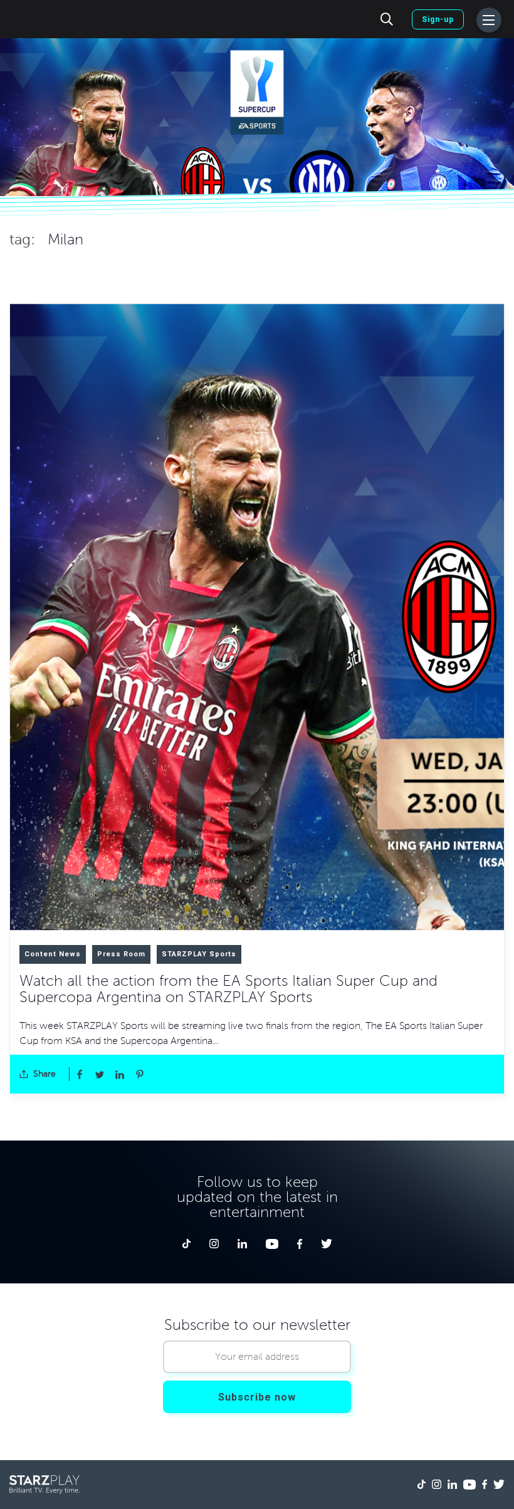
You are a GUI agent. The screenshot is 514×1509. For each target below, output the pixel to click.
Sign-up (438, 19)
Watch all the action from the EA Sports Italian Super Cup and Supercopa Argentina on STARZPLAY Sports (228, 989)
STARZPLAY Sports (199, 954)
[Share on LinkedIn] (120, 1074)
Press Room (121, 954)
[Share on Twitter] (100, 1074)
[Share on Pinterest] (140, 1074)
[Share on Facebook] (80, 1074)
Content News (52, 954)
